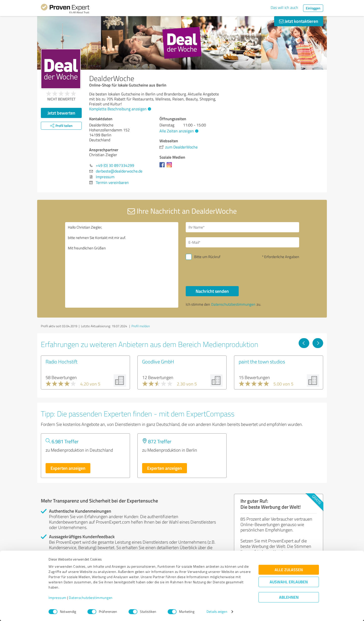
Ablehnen (289, 597)
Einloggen (313, 8)
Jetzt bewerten (61, 113)
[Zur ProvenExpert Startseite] (65, 9)
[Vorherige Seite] (304, 343)
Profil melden (140, 326)
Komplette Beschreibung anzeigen (118, 109)
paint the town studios (262, 361)
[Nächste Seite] (317, 343)
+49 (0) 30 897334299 (115, 165)
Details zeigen (217, 611)
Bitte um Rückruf (207, 256)
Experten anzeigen (68, 468)
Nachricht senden (212, 291)
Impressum (57, 597)
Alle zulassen (289, 570)
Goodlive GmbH (158, 361)
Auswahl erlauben (289, 582)
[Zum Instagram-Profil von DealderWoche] (170, 167)
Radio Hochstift (62, 361)
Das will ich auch (284, 7)
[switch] (91, 611)
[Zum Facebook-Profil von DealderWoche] (163, 167)
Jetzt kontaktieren (301, 21)
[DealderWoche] (60, 68)
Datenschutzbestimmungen (91, 597)
